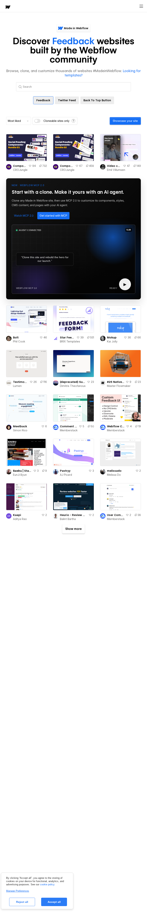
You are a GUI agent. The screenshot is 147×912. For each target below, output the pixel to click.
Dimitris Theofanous (73, 385)
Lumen (17, 385)
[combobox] (18, 121)
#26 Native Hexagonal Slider (115, 381)
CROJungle (20, 169)
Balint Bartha (68, 519)
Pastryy (65, 470)
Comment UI (68, 426)
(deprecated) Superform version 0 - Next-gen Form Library (72, 381)
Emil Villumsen (116, 169)
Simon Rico (20, 430)
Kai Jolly (112, 341)
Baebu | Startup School (22, 470)
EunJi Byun (20, 474)
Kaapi (17, 515)
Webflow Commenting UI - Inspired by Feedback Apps (116, 426)
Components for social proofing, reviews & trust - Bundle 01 (20, 165)
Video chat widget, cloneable (114, 165)
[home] (8, 7)
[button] (24, 215)
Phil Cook (19, 341)
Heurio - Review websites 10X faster (73, 515)
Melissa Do (114, 474)
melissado (114, 470)
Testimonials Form (20, 381)
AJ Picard (66, 474)
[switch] (37, 121)
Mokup (112, 337)
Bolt (16, 337)
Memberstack (69, 430)
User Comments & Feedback (115, 515)
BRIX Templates (70, 341)
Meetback (20, 426)
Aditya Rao (20, 519)
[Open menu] (141, 6)
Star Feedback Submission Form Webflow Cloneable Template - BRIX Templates (67, 337)
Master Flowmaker (119, 385)
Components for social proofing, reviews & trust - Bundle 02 (67, 165)
